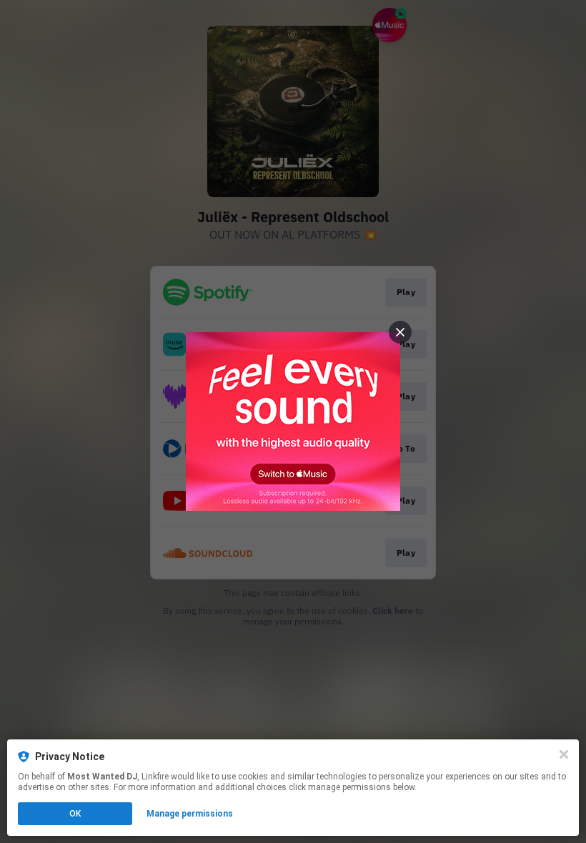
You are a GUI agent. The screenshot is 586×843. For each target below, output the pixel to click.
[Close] (563, 754)
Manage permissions (189, 814)
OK (75, 814)
